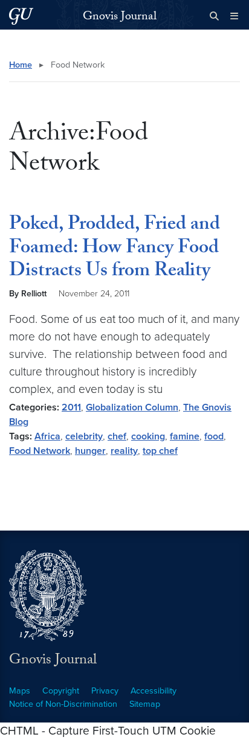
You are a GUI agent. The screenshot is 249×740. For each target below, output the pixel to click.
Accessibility (153, 691)
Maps (19, 691)
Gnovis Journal (120, 17)
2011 (71, 407)
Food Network (39, 451)
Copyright (60, 691)
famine (184, 436)
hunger (90, 451)
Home (20, 65)
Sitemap (144, 704)
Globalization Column (132, 407)
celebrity (84, 436)
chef (117, 436)
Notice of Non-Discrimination (63, 704)
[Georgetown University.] (21, 16)
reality (124, 451)
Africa (47, 436)
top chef (160, 451)
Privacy (104, 691)
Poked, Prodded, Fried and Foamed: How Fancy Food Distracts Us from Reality (114, 249)
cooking (148, 436)
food (214, 436)
